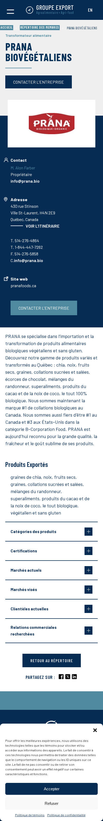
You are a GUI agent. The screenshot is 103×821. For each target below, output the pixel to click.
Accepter (51, 789)
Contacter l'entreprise (38, 81)
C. (27, 260)
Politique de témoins (30, 815)
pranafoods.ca (23, 285)
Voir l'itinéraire (42, 225)
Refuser (51, 803)
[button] (95, 730)
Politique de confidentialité (66, 815)
